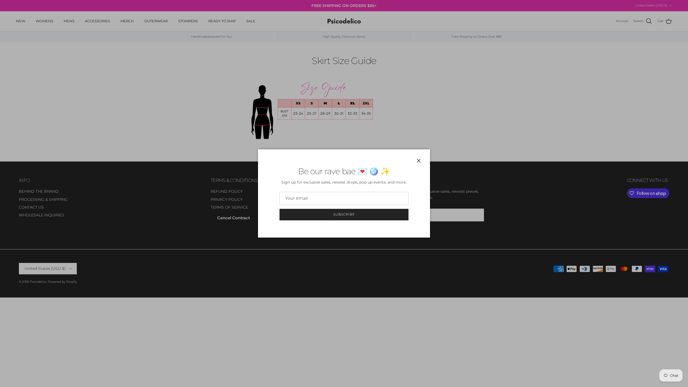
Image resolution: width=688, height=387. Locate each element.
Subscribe (344, 214)
